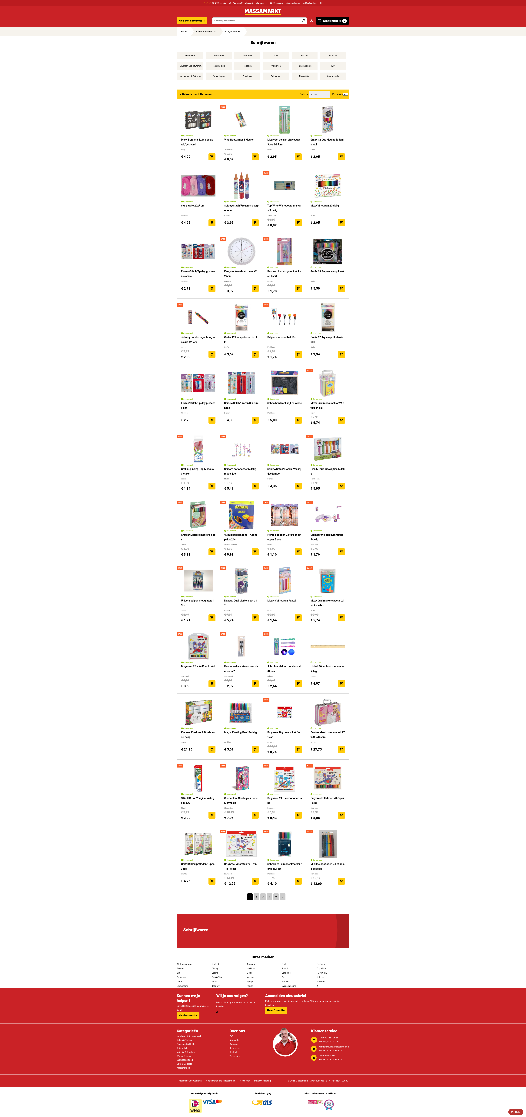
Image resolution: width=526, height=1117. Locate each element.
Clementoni (182, 986)
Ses (283, 977)
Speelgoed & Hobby (186, 1044)
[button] (188, 1015)
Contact (233, 1052)
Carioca (180, 981)
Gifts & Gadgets (184, 1064)
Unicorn (320, 977)
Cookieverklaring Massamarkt (220, 1080)
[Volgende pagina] (282, 896)
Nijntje (250, 981)
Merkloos (251, 968)
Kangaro (251, 964)
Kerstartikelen (183, 1068)
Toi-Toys (321, 964)
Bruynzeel (181, 977)
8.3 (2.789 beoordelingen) (217, 3)
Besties (180, 968)
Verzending (234, 1056)
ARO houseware (184, 964)
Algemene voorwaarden (190, 1080)
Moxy (249, 973)
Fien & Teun (217, 977)
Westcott (321, 981)
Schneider (286, 973)
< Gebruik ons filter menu (196, 94)
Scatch (285, 968)
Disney (215, 968)
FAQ (231, 1036)
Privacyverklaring (262, 1080)
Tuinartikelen (183, 1048)
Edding (215, 973)
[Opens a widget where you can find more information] (515, 1112)
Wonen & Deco (184, 1056)
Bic (178, 973)
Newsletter (234, 1040)
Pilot (284, 964)
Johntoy (216, 986)
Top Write (321, 968)
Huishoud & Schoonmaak (189, 1036)
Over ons (233, 1044)
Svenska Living (289, 986)
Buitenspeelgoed (185, 1060)
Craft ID (215, 964)
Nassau (250, 977)
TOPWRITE (322, 973)
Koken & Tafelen (184, 1040)
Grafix (214, 981)
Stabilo (285, 981)
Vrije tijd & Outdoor (186, 1052)
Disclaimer (244, 1080)
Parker (250, 986)
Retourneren (235, 1048)
